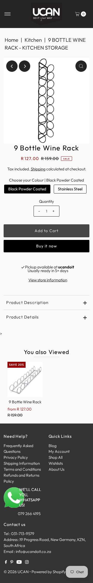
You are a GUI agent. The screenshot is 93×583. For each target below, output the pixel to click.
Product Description (27, 302)
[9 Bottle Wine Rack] (25, 379)
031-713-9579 (22, 533)
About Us (56, 469)
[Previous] (12, 66)
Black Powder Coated (27, 188)
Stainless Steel (70, 188)
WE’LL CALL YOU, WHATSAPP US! (30, 497)
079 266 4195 (29, 513)
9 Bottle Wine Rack (25, 401)
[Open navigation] (8, 14)
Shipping (38, 168)
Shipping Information (22, 463)
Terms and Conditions (22, 469)
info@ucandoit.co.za (33, 551)
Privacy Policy (16, 457)
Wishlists (56, 463)
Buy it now (46, 246)
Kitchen (33, 40)
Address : (11, 539)
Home (11, 40)
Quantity (46, 201)
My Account (59, 451)
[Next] (24, 66)
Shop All (56, 457)
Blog (53, 445)
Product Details (22, 317)
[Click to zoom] (81, 66)
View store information (47, 279)
